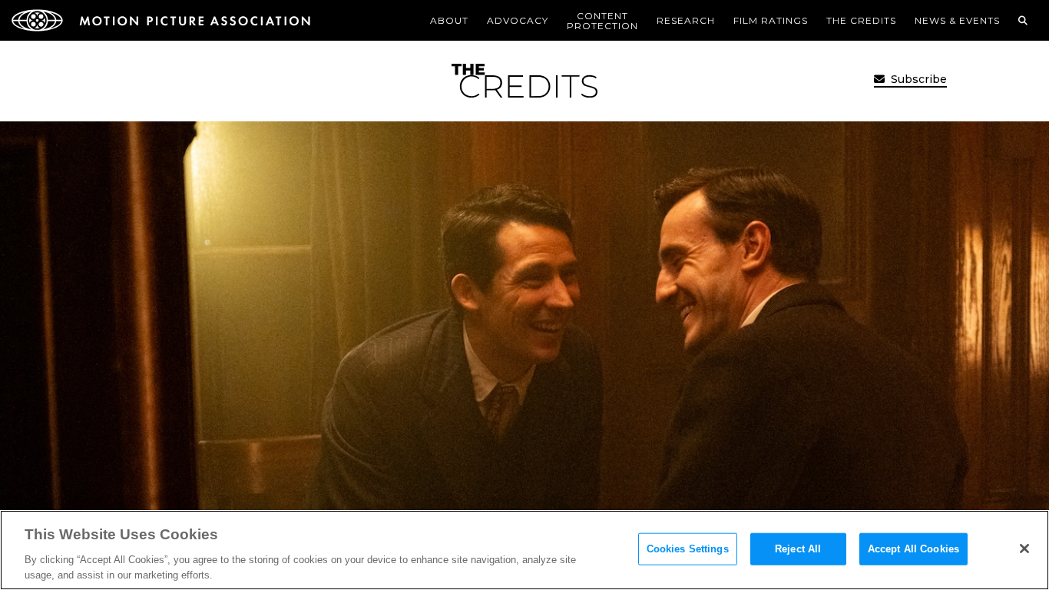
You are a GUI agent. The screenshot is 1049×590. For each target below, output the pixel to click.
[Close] (1024, 548)
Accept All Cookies (913, 549)
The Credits (861, 20)
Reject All (798, 549)
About (449, 20)
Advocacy (517, 20)
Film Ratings (770, 20)
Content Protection (602, 20)
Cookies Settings (688, 549)
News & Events (957, 20)
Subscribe (917, 79)
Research (686, 20)
